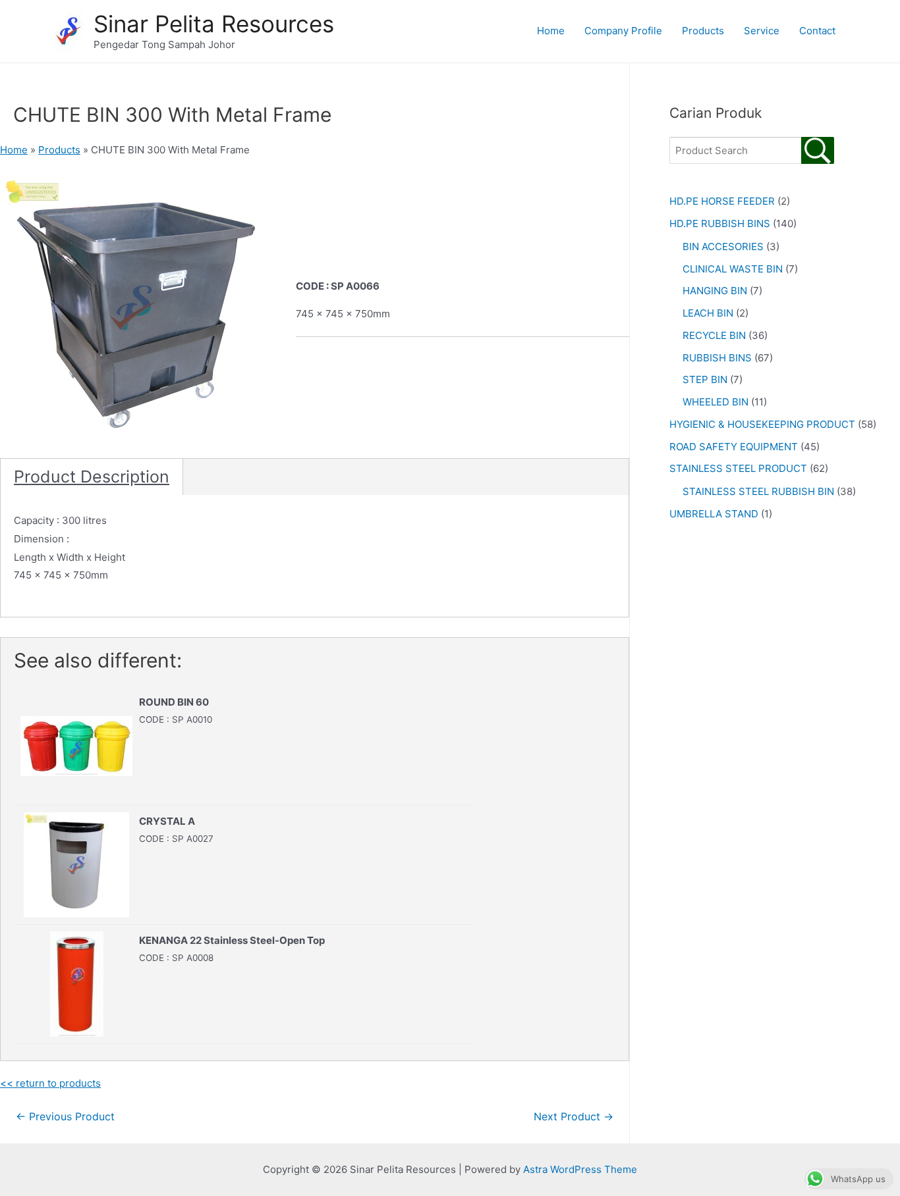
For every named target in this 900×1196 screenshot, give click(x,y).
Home (551, 30)
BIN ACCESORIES (723, 246)
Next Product (573, 1116)
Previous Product (65, 1116)
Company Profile (623, 30)
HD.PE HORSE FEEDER (722, 201)
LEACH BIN (708, 313)
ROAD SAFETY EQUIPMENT (733, 446)
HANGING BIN (715, 290)
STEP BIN (705, 379)
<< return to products (50, 1083)
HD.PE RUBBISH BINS (719, 223)
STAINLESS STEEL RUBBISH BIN (758, 491)
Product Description (91, 476)
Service (761, 30)
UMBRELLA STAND (713, 513)
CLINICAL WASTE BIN (733, 269)
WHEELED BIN (715, 402)
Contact (817, 30)
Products (703, 30)
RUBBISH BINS (717, 357)
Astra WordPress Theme (580, 1169)
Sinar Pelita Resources (214, 24)
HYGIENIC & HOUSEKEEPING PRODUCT (762, 424)
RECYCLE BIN (714, 335)
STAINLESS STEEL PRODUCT (738, 468)
